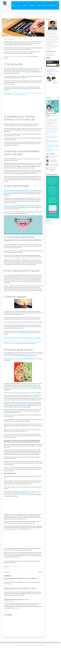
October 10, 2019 (12, 39)
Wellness (18, 566)
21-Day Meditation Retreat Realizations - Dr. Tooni (15, 599)
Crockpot (38, 491)
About (39, 5)
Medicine (10, 566)
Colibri (43, 645)
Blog (14, 5)
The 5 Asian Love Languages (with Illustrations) (53, 169)
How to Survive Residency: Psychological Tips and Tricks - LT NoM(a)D (20, 578)
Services (25, 5)
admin (6, 39)
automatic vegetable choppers (22, 494)
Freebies (32, 5)
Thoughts (14, 566)
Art (19, 5)
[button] (52, 137)
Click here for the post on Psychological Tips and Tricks (16, 56)
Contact (45, 5)
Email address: (49, 53)
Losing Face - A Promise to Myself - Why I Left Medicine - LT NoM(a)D (20, 588)
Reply (5, 586)
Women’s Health (53, 5)
